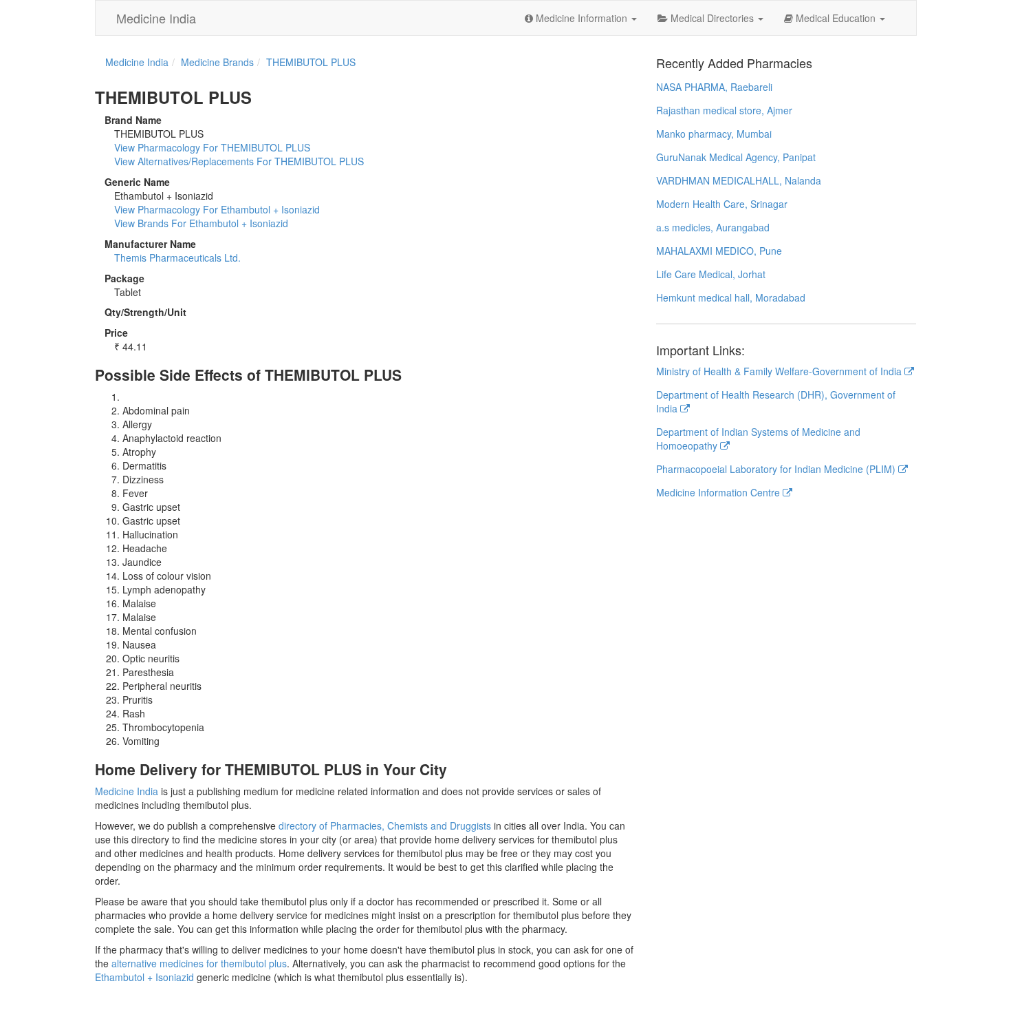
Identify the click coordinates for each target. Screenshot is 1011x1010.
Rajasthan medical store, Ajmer (724, 110)
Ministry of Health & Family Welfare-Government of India (780, 371)
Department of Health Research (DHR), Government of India (775, 401)
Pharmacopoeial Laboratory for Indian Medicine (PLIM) (777, 469)
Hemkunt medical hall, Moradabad (730, 297)
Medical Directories (712, 18)
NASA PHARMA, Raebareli (714, 87)
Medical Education (835, 18)
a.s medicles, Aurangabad (713, 227)
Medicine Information (581, 18)
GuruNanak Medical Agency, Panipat (736, 157)
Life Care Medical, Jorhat (710, 274)
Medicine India (156, 18)
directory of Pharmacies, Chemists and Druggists (385, 825)
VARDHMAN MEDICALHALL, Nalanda (738, 180)
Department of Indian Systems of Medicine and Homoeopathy (758, 438)
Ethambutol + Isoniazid (144, 977)
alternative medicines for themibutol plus (199, 963)
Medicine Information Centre (719, 492)
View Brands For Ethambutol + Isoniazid (201, 223)
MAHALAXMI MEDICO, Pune (719, 250)
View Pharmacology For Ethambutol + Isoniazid (217, 209)
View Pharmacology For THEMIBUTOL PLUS (212, 147)
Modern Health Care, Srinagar (721, 204)
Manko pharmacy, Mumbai (714, 133)
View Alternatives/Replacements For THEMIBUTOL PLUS (239, 161)
